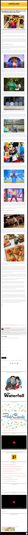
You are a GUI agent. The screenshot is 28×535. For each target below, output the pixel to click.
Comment (2, 339)
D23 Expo (5, 324)
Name (2, 347)
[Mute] (24, 448)
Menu (14, 1)
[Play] (2, 448)
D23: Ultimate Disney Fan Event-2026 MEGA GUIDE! (9, 464)
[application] (14, 442)
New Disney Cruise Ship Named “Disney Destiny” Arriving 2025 (10, 479)
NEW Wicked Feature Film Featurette (7, 477)
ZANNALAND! (14, 4)
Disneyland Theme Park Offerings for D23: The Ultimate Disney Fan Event (11, 468)
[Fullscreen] (25, 448)
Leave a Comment (11, 13)
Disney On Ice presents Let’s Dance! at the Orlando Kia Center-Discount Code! (12, 466)
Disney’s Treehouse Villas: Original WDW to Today (8, 471)
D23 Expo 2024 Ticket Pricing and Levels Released (8, 481)
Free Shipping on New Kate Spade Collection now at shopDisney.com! (10, 526)
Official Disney (15, 324)
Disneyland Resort (11, 324)
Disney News (7, 324)
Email (2, 350)
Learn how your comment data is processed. (16, 360)
